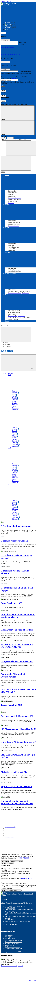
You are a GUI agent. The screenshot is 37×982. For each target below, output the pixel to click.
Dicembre (15, 409)
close (3, 171)
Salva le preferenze (15, 890)
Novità (7, 344)
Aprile (14, 396)
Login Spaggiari (15, 78)
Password (21, 44)
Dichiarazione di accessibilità (13, 942)
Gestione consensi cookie (12, 947)
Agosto (14, 403)
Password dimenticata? (7, 47)
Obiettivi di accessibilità (12, 943)
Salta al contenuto (6, 1)
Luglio (14, 401)
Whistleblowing (9, 945)
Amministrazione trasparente (13, 948)
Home (6, 342)
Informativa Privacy (10, 938)
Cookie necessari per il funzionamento (12, 883)
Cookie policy (9, 935)
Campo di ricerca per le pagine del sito (12, 324)
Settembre (15, 404)
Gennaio (15, 391)
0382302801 (11, 908)
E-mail (21, 71)
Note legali (8, 937)
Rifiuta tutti (16, 861)
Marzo (14, 394)
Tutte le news (9, 373)
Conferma (10, 138)
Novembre (15, 408)
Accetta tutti (8, 863)
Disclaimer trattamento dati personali (12, 966)
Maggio (15, 398)
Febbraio (15, 392)
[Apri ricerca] (21, 148)
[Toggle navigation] (16, 163)
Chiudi (3, 90)
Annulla (4, 138)
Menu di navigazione (25, 369)
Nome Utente (23, 42)
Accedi (3, 33)
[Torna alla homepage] (18, 140)
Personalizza (5, 861)
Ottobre (14, 406)
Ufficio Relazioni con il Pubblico (14, 940)
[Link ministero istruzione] (9, 3)
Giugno (15, 399)
